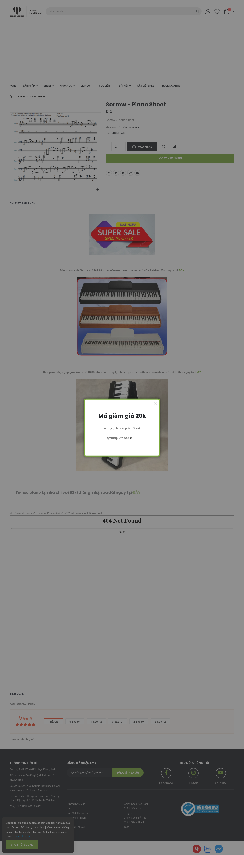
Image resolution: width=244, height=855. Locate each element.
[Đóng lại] (155, 403)
